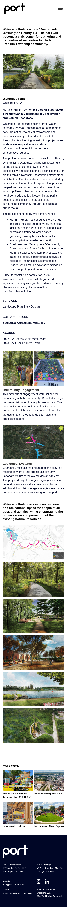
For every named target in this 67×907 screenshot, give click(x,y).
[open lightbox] (33, 579)
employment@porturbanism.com (18, 893)
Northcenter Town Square (49, 826)
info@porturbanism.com (14, 884)
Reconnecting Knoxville (48, 793)
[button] (60, 9)
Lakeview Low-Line (14, 826)
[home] (14, 8)
